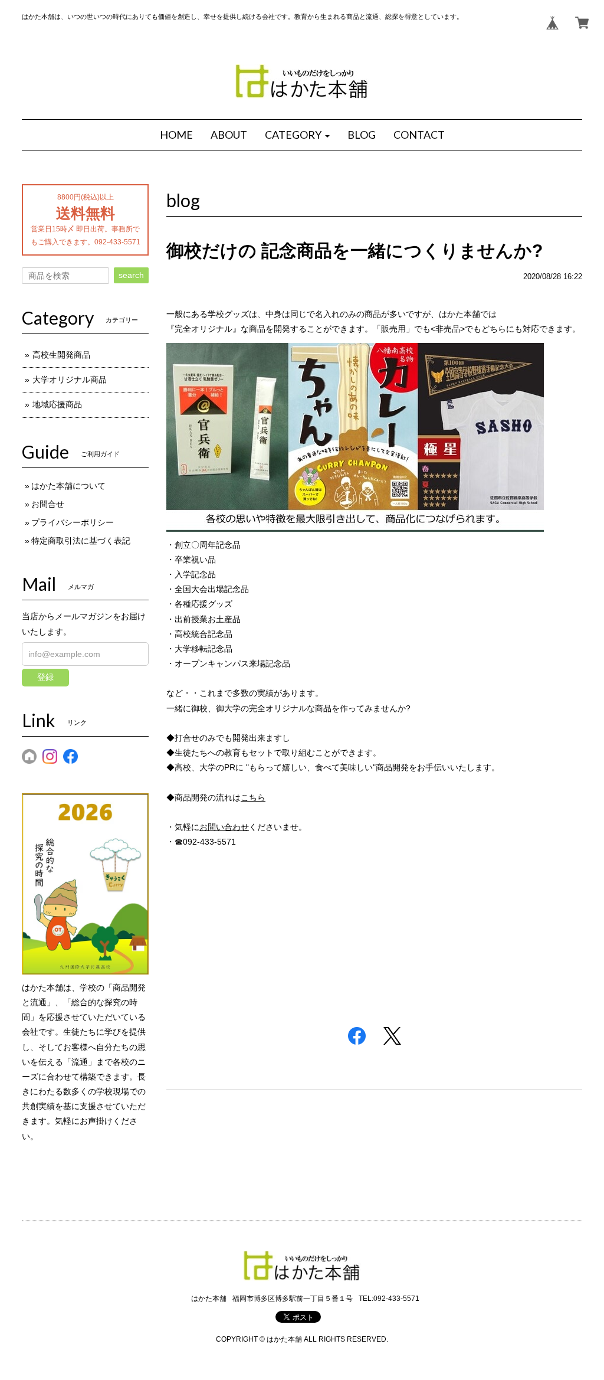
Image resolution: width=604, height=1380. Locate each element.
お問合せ (47, 504)
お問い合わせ (224, 827)
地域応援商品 (57, 404)
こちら (253, 797)
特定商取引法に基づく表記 (80, 540)
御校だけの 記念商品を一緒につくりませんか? (354, 250)
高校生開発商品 (61, 354)
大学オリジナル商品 (69, 379)
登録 (45, 677)
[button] (297, 135)
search (131, 275)
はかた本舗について (68, 485)
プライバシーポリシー (72, 522)
